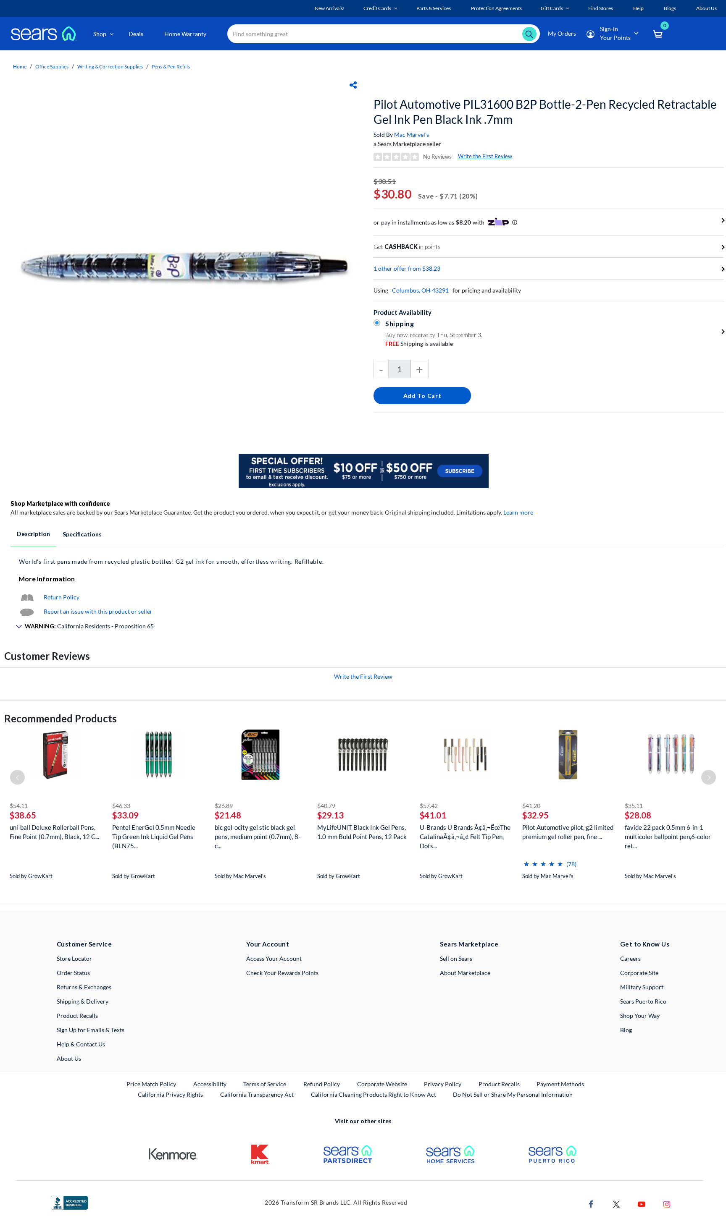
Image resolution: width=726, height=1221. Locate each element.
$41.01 (433, 815)
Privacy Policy (442, 1084)
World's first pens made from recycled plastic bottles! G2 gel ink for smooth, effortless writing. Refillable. (171, 561)
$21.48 (228, 815)
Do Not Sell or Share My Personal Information (513, 1094)
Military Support (641, 987)
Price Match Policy (151, 1084)
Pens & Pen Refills (171, 66)
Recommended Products (60, 718)
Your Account (267, 944)
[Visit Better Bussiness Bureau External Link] (69, 1201)
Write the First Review (485, 156)
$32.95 (535, 815)
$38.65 (23, 815)
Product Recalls (77, 1015)
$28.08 (638, 815)
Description (33, 533)
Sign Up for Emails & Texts (90, 1029)
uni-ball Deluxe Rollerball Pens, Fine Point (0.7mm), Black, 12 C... (54, 832)
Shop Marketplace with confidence (60, 503)
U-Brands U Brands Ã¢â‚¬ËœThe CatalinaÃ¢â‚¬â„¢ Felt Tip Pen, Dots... (465, 837)
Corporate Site (639, 972)
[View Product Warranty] (26, 597)
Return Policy (61, 597)
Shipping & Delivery (82, 1001)
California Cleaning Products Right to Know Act (373, 1094)
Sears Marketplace (469, 944)
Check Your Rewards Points (282, 972)
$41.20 (531, 805)
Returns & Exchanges (84, 987)
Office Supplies (51, 66)
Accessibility (209, 1084)
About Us (69, 1058)
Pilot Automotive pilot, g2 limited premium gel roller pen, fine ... (567, 832)
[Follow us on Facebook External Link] (591, 1203)
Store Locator (74, 958)
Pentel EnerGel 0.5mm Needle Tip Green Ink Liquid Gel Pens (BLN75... (153, 837)
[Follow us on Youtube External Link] (641, 1203)
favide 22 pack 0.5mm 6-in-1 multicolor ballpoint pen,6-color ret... (668, 837)
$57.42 (429, 805)
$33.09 (125, 815)
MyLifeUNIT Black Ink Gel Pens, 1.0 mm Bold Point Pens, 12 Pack (362, 832)
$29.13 (330, 815)
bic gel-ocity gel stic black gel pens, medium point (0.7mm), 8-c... (257, 837)
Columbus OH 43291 (420, 290)
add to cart (422, 395)
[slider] (543, 860)
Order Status (73, 972)
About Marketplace (465, 972)
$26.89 (224, 805)
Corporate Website (382, 1084)
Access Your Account (274, 958)
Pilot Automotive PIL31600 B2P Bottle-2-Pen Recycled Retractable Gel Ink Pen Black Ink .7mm (545, 111)
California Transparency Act (257, 1094)
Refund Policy (321, 1084)
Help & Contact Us (81, 1044)
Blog (626, 1029)
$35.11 (634, 805)
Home (19, 66)
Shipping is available (419, 343)
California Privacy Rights (170, 1094)
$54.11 (19, 805)
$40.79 (326, 805)
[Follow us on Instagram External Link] (666, 1203)
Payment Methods (560, 1084)
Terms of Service (264, 1084)
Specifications (82, 534)
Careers (630, 958)
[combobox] (383, 33)
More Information (46, 579)
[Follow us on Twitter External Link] (616, 1203)
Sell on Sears (456, 958)
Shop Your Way (640, 1015)
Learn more (518, 512)
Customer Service (84, 944)
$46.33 (121, 805)
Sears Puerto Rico (643, 1001)
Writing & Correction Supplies (110, 66)
